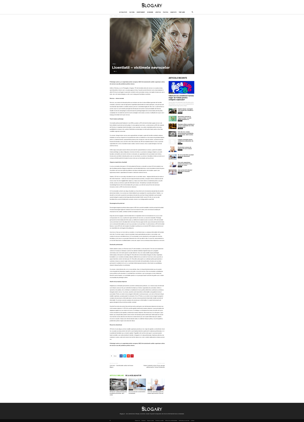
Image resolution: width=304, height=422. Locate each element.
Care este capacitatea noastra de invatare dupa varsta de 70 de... (185, 164)
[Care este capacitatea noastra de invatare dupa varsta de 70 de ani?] (156, 384)
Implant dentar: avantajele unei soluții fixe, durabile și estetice (185, 110)
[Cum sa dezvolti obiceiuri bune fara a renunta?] (173, 172)
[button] (192, 12)
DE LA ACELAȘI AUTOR (133, 375)
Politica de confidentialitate (171, 420)
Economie (150, 12)
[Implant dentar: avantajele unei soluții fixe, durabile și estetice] (173, 111)
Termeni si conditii (159, 420)
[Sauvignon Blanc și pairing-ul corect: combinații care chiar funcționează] (173, 126)
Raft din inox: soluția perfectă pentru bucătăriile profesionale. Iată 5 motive (118, 393)
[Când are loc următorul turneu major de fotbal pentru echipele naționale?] (181, 87)
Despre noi (137, 420)
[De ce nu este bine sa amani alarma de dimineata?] (137, 384)
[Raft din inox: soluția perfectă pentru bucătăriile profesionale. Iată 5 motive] (118, 384)
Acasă (111, 16)
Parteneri (143, 420)
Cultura (132, 12)
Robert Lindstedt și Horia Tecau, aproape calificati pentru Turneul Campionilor (154, 366)
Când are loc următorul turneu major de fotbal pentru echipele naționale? (181, 98)
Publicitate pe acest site (184, 420)
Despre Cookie (150, 420)
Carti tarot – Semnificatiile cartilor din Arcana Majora (121, 366)
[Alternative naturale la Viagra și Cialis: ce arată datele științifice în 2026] (173, 118)
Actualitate (123, 12)
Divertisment (141, 12)
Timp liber (182, 12)
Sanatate (173, 12)
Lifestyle (158, 12)
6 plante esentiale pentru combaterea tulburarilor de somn (185, 141)
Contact (192, 420)
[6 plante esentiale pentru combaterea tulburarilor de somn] (173, 141)
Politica (165, 12)
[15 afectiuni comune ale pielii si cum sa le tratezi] (173, 149)
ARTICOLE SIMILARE (117, 375)
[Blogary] (152, 5)
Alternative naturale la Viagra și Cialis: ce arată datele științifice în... (184, 118)
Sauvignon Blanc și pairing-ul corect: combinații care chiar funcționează (186, 126)
